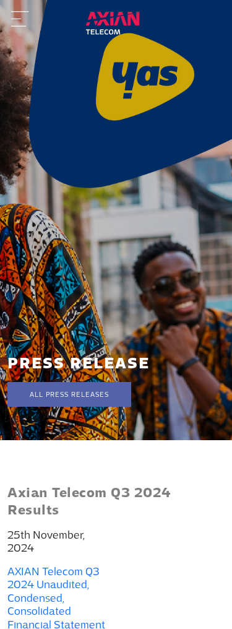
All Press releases (69, 394)
